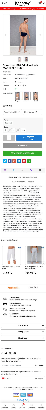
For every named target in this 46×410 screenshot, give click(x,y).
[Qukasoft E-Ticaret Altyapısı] (23, 400)
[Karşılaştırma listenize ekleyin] (23, 170)
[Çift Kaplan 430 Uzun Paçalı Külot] (34, 255)
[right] (43, 263)
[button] (6, 35)
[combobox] (3, 378)
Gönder (40, 366)
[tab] (15, 177)
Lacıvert (8, 123)
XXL (23, 130)
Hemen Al (23, 145)
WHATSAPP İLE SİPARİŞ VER (23, 153)
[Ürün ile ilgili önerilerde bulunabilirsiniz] (40, 170)
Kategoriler (23, 332)
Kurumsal (23, 325)
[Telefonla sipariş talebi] (32, 170)
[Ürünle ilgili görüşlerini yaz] (14, 170)
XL (18, 130)
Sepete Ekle (30, 138)
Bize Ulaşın (23, 338)
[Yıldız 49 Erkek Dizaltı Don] (11, 255)
